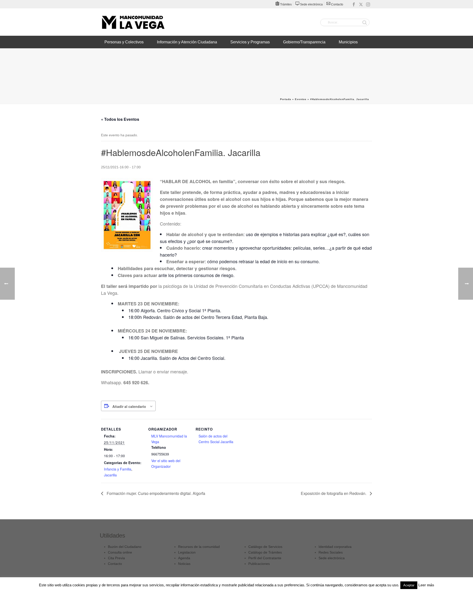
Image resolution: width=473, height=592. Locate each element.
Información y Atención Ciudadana (187, 42)
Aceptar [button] (408, 585)
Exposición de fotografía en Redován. (334, 493)
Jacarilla (110, 474)
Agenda (184, 558)
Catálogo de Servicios (265, 547)
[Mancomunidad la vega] (133, 22)
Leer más (426, 585)
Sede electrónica (332, 558)
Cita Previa (116, 558)
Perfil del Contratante (264, 558)
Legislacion (187, 552)
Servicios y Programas (250, 42)
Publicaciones (259, 564)
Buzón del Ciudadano (124, 547)
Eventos (300, 99)
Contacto (115, 564)
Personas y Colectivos (124, 42)
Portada (285, 99)
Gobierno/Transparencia (304, 42)
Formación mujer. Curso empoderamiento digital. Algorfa (155, 493)
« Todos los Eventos (120, 119)
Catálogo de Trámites (265, 552)
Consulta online (120, 552)
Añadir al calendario (129, 406)
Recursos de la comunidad (199, 547)
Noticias (184, 564)
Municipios (348, 42)
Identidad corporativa (335, 547)
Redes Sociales (331, 552)
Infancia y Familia (117, 469)
